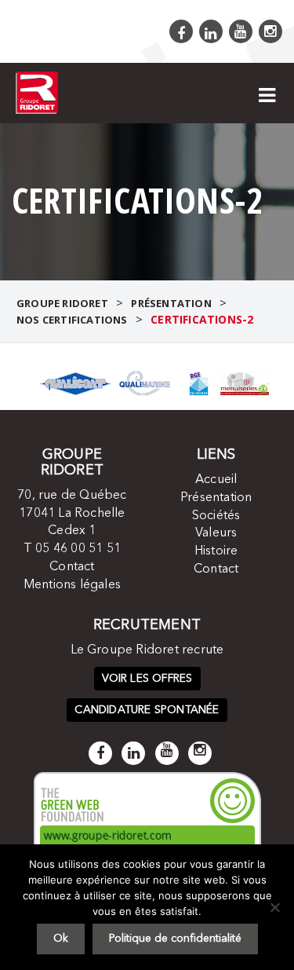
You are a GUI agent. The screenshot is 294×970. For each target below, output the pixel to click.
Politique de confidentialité (175, 938)
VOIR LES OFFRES (147, 678)
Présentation (216, 498)
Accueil (216, 480)
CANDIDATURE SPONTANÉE (146, 710)
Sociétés (216, 516)
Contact (71, 567)
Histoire (216, 551)
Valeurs (216, 533)
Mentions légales (72, 585)
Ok (60, 938)
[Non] (274, 907)
